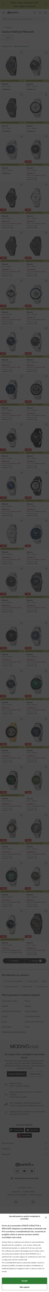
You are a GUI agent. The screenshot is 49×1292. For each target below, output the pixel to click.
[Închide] (46, 1217)
